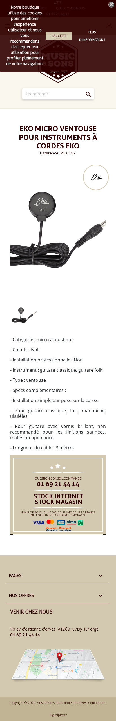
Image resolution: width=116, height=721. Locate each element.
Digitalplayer (58, 715)
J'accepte (58, 36)
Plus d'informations (92, 36)
